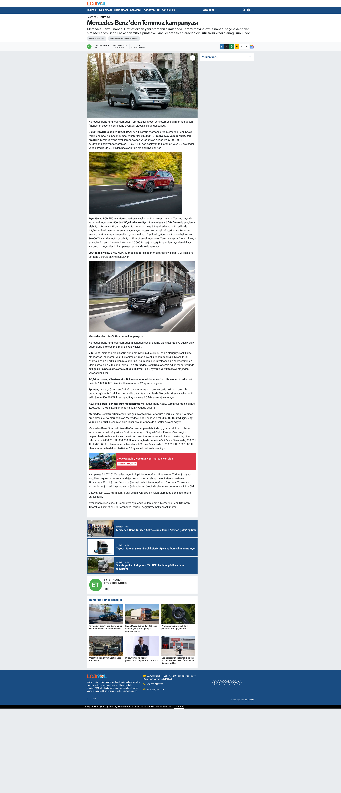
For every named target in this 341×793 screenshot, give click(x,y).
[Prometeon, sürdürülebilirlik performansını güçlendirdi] (178, 613)
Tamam (179, 706)
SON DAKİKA (168, 10)
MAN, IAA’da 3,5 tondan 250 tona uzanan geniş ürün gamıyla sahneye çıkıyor (141, 628)
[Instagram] (224, 682)
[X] (219, 682)
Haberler (91, 17)
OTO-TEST (208, 10)
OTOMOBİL (136, 10)
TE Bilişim (249, 700)
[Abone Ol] (251, 46)
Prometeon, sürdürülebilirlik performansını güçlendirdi (174, 627)
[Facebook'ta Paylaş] (222, 46)
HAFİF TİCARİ (121, 10)
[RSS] (239, 682)
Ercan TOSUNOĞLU (115, 583)
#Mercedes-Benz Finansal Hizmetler (123, 39)
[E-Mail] (106, 589)
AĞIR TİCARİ (105, 10)
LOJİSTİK (92, 10)
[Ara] (244, 10)
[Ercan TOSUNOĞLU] (95, 584)
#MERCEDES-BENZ (96, 39)
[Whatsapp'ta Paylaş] (231, 46)
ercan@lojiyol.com (155, 689)
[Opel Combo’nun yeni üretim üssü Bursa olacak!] (106, 645)
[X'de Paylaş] (226, 46)
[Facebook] (214, 682)
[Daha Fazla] (237, 46)
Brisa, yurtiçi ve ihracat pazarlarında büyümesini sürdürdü (141, 659)
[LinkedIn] (229, 682)
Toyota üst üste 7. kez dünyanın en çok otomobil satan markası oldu (105, 627)
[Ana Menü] (252, 10)
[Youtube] (234, 682)
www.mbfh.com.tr (114, 492)
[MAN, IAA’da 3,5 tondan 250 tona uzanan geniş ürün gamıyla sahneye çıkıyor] (142, 613)
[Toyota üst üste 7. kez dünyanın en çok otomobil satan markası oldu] (106, 613)
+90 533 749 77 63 (155, 684)
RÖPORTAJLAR (152, 10)
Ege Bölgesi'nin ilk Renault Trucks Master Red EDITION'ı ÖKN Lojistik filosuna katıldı (177, 660)
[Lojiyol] (97, 3)
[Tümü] (250, 57)
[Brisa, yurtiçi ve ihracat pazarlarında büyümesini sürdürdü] (142, 645)
